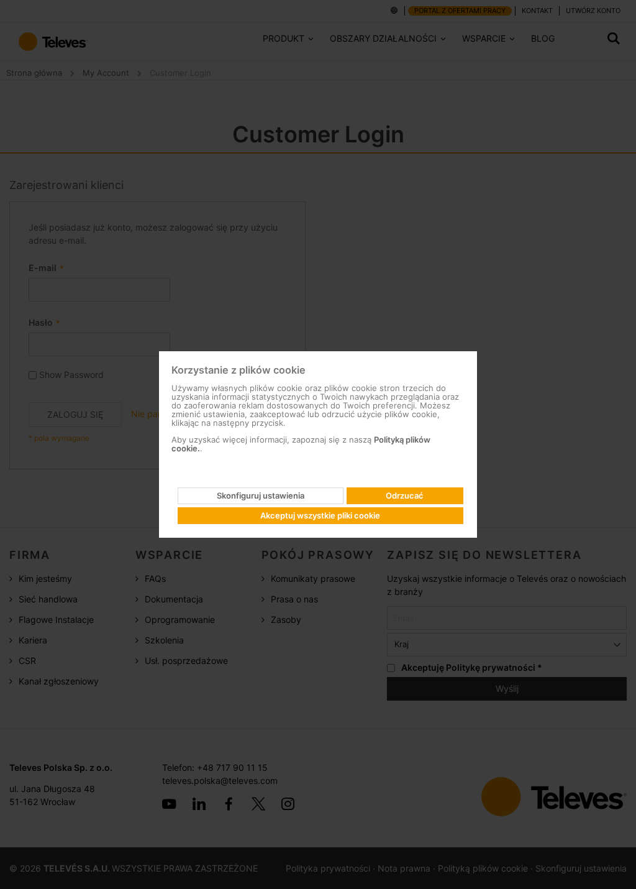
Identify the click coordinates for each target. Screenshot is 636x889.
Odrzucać (405, 495)
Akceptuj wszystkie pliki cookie (320, 515)
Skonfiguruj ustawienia (260, 495)
